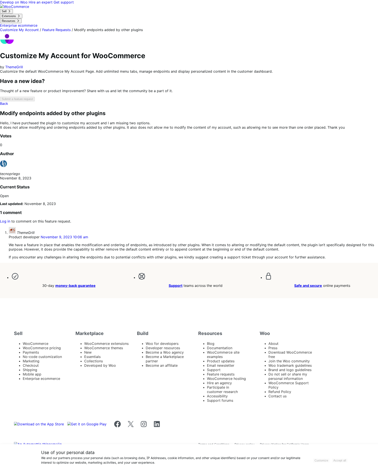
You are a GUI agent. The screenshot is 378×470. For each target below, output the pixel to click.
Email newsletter (220, 365)
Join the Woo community (289, 361)
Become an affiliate (162, 365)
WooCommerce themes (103, 348)
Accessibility (217, 396)
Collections (93, 361)
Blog (210, 343)
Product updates (220, 361)
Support (175, 285)
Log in (5, 221)
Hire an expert (41, 2)
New (88, 352)
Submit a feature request (17, 99)
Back (4, 103)
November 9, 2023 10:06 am (64, 237)
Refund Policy (279, 391)
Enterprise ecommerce (41, 378)
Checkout (31, 365)
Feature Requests (56, 30)
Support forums (220, 400)
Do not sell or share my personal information (287, 376)
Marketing (31, 361)
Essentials (92, 356)
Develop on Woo (14, 2)
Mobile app (32, 374)
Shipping (30, 370)
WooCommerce (35, 343)
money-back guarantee (75, 285)
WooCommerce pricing (42, 348)
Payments (31, 352)
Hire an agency (219, 383)
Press (272, 348)
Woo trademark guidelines (290, 365)
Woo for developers (162, 343)
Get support (64, 2)
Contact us (277, 396)
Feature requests (220, 374)
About (273, 343)
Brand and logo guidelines (290, 370)
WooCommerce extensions (106, 343)
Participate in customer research (222, 389)
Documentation (219, 348)
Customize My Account (19, 30)
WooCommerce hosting (226, 378)
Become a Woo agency (165, 352)
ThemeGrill (14, 67)
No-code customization (42, 356)
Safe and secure (308, 285)
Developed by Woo (100, 365)
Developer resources (163, 348)
